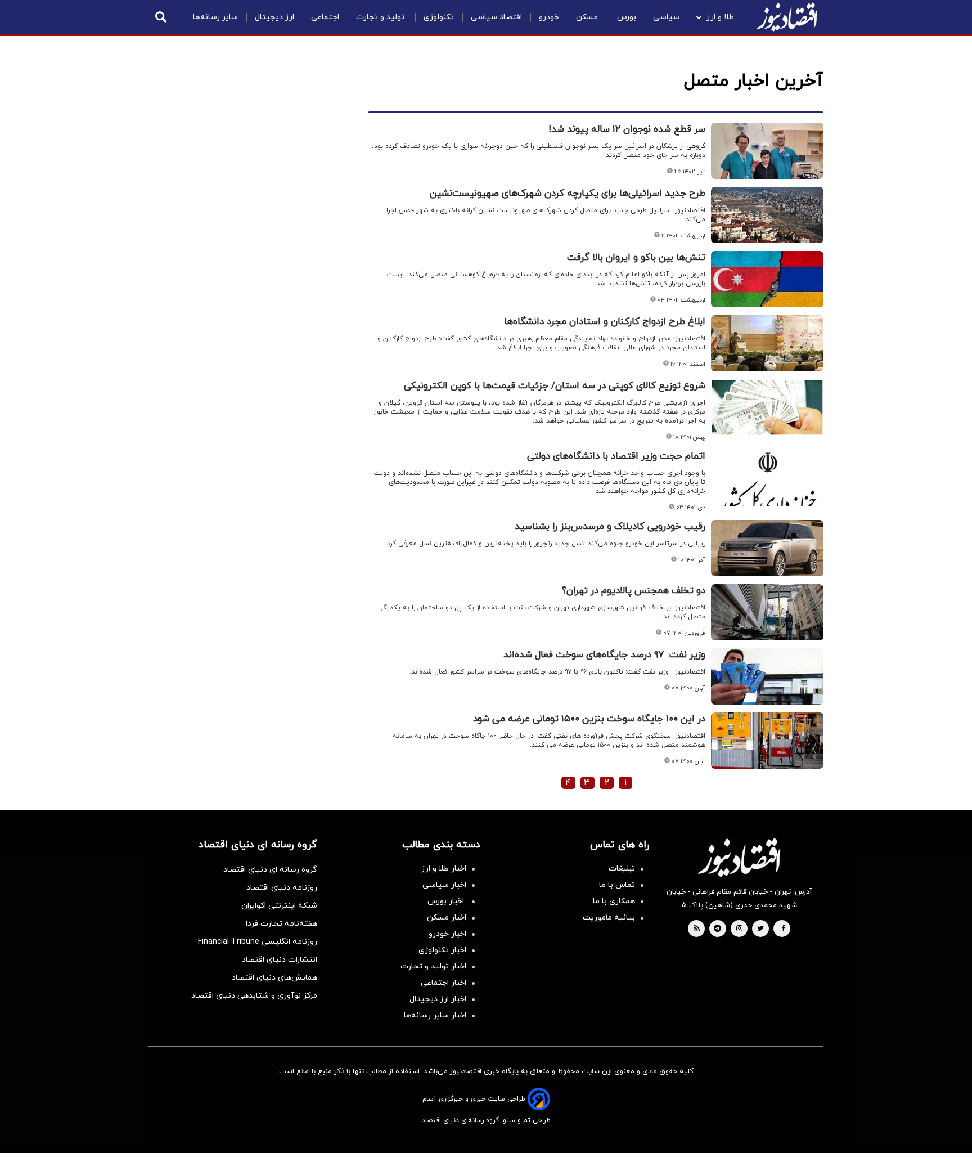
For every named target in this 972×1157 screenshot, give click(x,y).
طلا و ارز (720, 17)
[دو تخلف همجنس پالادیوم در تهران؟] (767, 612)
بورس (626, 17)
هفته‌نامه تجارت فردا (281, 923)
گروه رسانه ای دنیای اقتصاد (270, 869)
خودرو (549, 17)
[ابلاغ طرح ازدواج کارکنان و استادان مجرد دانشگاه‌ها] (767, 343)
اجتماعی (325, 17)
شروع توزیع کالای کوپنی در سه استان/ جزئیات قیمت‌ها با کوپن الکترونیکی (554, 386)
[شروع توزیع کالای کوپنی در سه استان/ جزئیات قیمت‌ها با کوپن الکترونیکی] (767, 407)
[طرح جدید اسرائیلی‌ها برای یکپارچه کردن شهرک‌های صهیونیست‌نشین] (767, 215)
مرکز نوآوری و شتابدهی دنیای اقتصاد (254, 995)
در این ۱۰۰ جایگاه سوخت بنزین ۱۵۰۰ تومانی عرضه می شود (589, 719)
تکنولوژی (439, 17)
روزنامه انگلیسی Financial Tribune (257, 941)
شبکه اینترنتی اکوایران (279, 905)
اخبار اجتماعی (443, 982)
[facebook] (783, 929)
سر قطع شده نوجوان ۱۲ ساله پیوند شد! (627, 129)
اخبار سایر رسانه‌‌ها (435, 1015)
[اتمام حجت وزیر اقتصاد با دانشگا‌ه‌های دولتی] (767, 478)
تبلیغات (622, 868)
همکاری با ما (614, 901)
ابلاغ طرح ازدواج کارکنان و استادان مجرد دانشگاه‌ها (604, 322)
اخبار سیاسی (444, 885)
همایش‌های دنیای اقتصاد (274, 977)
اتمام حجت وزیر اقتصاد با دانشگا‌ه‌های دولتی (616, 456)
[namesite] (787, 17)
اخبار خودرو (447, 934)
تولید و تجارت (381, 17)
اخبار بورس (447, 901)
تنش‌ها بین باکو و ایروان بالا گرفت (636, 257)
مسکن (588, 17)
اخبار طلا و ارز (443, 868)
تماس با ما (617, 885)
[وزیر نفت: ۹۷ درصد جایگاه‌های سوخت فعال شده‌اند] (767, 676)
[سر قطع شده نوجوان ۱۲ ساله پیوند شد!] (767, 151)
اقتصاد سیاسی (496, 17)
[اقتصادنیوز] (739, 857)
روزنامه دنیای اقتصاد (281, 887)
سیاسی (666, 17)
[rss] (697, 929)
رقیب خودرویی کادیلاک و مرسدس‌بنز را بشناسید (610, 526)
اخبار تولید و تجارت (433, 966)
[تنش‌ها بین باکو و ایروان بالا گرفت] (767, 279)
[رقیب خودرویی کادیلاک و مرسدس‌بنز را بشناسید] (767, 548)
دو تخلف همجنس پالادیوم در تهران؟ (633, 591)
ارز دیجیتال (274, 17)
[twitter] (760, 929)
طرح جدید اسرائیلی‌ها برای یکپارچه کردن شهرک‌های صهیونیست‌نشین (567, 193)
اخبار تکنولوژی (442, 950)
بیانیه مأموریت (609, 917)
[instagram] (739, 929)
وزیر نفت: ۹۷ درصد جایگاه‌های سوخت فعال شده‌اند (604, 655)
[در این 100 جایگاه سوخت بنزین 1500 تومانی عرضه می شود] (767, 740)
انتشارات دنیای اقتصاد (279, 959)
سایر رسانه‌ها (215, 17)
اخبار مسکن (446, 917)
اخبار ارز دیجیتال (438, 999)
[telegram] (717, 929)
